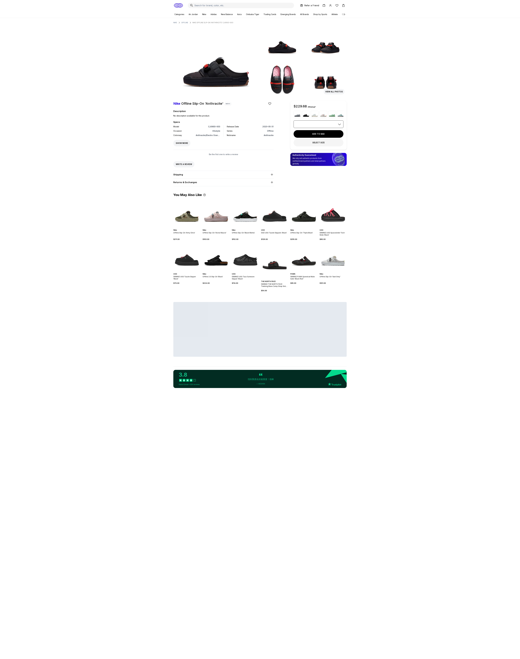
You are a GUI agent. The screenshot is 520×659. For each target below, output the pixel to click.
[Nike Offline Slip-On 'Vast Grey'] (333, 256)
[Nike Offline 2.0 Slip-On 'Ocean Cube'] (340, 114)
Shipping (178, 174)
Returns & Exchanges (185, 182)
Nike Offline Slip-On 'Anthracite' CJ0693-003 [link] (212, 23)
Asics (239, 14)
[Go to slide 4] (187, 227)
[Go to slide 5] (188, 227)
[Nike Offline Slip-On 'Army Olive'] (186, 212)
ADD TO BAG (318, 134)
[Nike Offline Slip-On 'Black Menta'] (245, 212)
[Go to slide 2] (185, 227)
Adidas (214, 14)
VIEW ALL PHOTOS (334, 91)
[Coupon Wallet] (324, 5)
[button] (204, 195)
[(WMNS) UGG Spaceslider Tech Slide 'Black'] (333, 212)
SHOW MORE (182, 143)
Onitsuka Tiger (252, 14)
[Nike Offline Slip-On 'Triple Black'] (303, 212)
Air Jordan (193, 14)
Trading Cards (270, 14)
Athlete (335, 14)
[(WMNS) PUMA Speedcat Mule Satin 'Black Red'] (303, 256)
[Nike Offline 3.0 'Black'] (306, 114)
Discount (346, 14)
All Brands (304, 14)
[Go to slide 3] (186, 227)
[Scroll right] (344, 14)
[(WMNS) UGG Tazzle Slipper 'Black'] (186, 256)
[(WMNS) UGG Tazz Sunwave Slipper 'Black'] (245, 256)
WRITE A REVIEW (184, 164)
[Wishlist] (337, 5)
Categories (179, 14)
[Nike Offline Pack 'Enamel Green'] (332, 114)
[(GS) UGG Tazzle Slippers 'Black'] (274, 212)
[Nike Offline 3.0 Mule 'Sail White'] (314, 114)
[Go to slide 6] (189, 227)
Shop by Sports (320, 14)
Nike (204, 14)
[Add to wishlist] (270, 103)
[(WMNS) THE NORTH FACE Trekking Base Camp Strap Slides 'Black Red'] (274, 260)
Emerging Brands (288, 14)
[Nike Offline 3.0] (323, 114)
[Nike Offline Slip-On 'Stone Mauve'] (216, 212)
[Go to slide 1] (213, 227)
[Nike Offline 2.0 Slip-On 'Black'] (216, 256)
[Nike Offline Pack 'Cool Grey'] (297, 114)
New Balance (227, 14)
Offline (184, 23)
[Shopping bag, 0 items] (343, 5)
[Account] (330, 5)
